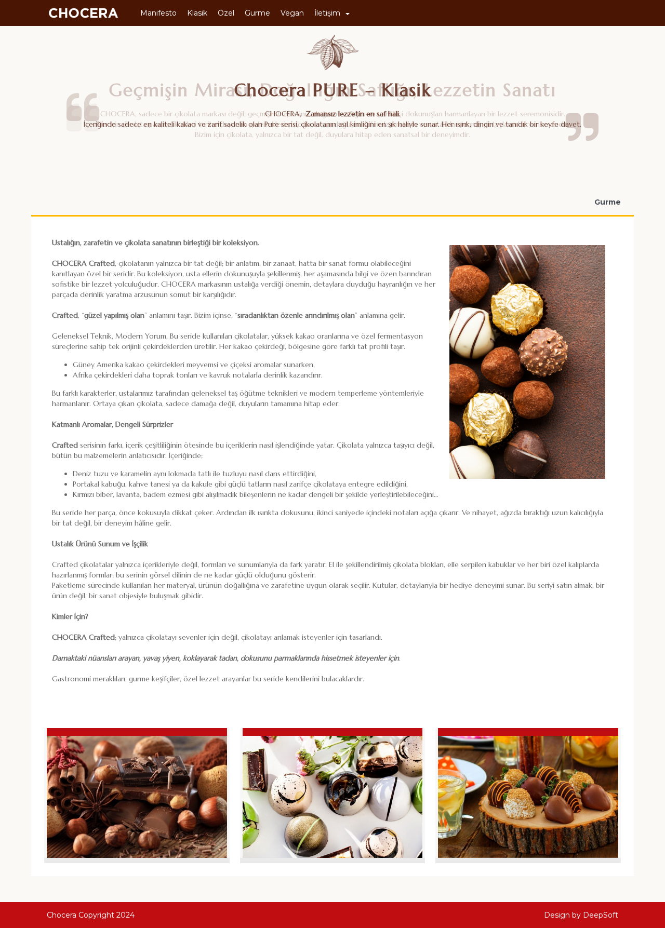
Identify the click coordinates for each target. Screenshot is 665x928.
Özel (226, 13)
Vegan (292, 13)
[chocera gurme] (137, 793)
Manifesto (158, 13)
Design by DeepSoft (581, 915)
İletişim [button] (327, 13)
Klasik (197, 13)
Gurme (257, 13)
